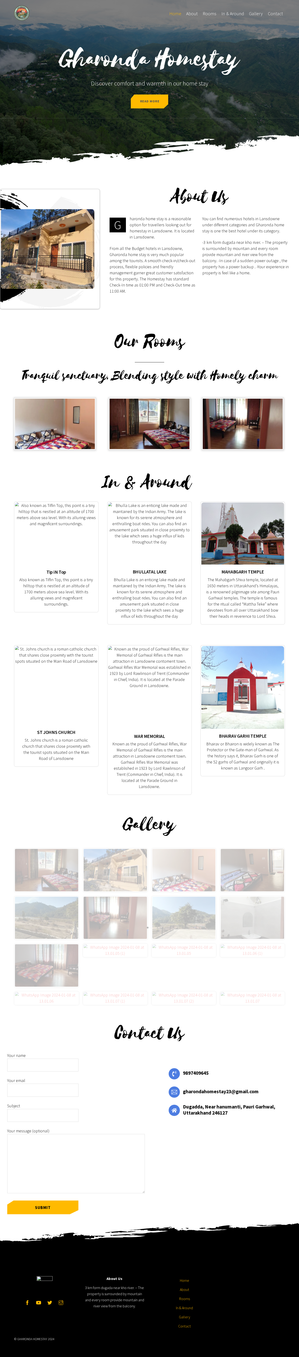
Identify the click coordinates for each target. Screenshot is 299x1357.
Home (175, 13)
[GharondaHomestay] (21, 17)
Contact (275, 13)
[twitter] (49, 1301)
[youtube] (38, 1301)
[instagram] (61, 1301)
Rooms (209, 13)
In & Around (232, 13)
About (192, 13)
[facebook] (27, 1301)
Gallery (256, 13)
